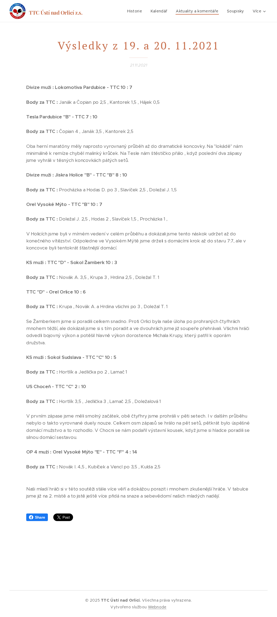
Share (40, 517)
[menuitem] (136, 11)
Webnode (157, 607)
